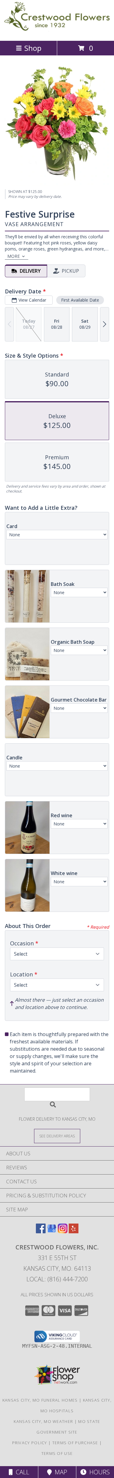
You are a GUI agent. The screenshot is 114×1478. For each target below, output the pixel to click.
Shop (32, 48)
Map (59, 1472)
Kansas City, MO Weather (43, 1421)
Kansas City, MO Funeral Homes (40, 1400)
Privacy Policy (29, 1442)
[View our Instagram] (62, 1231)
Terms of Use (57, 1453)
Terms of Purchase (75, 1442)
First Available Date (80, 300)
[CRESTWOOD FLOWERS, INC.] (57, 32)
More (13, 256)
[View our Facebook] (41, 1231)
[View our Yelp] (73, 1231)
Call (21, 1472)
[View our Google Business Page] (52, 1231)
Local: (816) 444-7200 (57, 1279)
